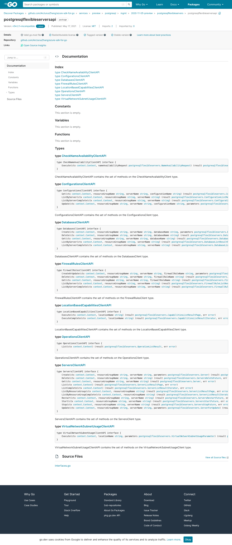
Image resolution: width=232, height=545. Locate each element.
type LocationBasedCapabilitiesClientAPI (79, 87)
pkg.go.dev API (112, 515)
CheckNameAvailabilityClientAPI (84, 155)
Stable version (121, 35)
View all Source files (215, 457)
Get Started (72, 494)
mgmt (124, 13)
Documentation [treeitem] (16, 65)
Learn (159, 4)
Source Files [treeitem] (14, 99)
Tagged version (95, 35)
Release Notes (151, 515)
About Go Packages (114, 510)
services (83, 13)
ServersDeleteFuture (209, 378)
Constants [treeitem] (13, 77)
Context (91, 165)
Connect (189, 494)
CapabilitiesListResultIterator (197, 318)
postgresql (110, 13)
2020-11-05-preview (142, 13)
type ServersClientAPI (68, 95)
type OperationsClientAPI (70, 91)
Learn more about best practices (154, 35)
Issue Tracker (151, 510)
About (148, 494)
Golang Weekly (191, 525)
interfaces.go (63, 465)
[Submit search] (129, 4)
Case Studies (31, 505)
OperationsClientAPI (76, 336)
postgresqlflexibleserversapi (202, 13)
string (120, 194)
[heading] (13, 4)
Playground (70, 500)
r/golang (188, 515)
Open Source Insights (34, 45)
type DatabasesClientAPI (70, 79)
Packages (194, 4)
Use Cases (29, 500)
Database (225, 238)
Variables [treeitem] (13, 82)
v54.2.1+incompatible (19, 26)
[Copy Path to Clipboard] (219, 13)
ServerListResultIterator (163, 388)
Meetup (188, 520)
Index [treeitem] (11, 72)
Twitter (187, 500)
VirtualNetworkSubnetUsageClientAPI (88, 426)
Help (66, 515)
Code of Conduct (153, 525)
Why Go (140, 4)
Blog (146, 505)
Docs (173, 4)
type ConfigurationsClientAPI (72, 76)
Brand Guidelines (152, 520)
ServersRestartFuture (210, 398)
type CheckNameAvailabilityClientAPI (77, 72)
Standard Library (113, 500)
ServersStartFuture (207, 401)
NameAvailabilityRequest (175, 165)
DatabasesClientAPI (75, 222)
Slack (187, 510)
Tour (66, 505)
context (81, 165)
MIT (94, 26)
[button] (22, 35)
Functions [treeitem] (13, 87)
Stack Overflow (72, 510)
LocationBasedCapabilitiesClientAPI (86, 305)
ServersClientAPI (73, 365)
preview (96, 13)
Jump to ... (12, 57)
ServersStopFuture (205, 404)
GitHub (187, 505)
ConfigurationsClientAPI (78, 184)
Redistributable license (63, 35)
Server (204, 375)
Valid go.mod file (32, 35)
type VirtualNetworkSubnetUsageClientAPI (80, 98)
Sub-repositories (112, 505)
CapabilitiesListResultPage (184, 315)
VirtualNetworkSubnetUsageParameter (193, 436)
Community (214, 4)
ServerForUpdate (210, 408)
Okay (188, 539)
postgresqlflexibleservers (170, 13)
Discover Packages (14, 13)
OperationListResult (149, 346)
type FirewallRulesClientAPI (71, 83)
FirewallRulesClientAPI (77, 263)
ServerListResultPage (150, 384)
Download (149, 500)
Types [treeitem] (11, 92)
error (211, 315)
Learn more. (174, 539)
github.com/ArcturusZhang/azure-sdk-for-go (51, 13)
